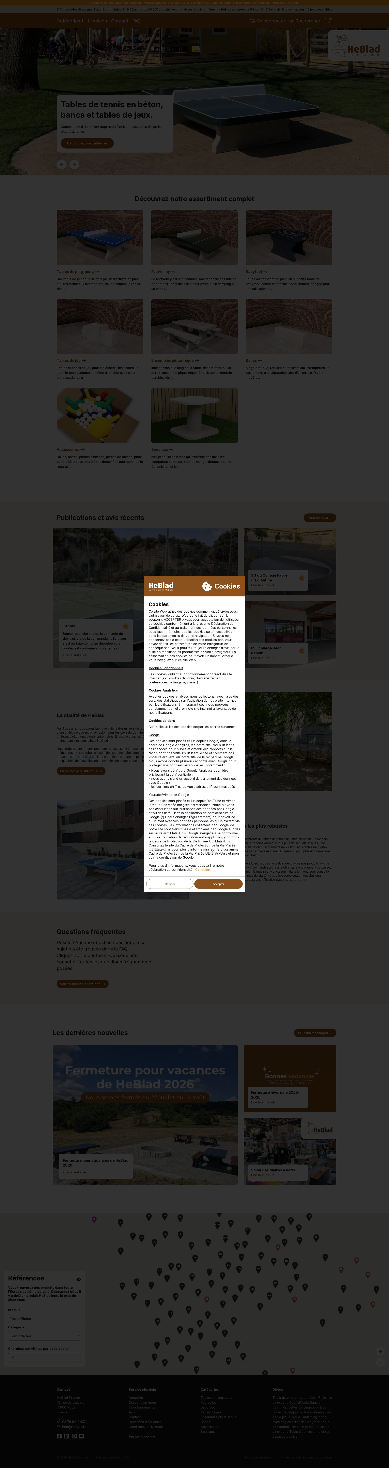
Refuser (170, 884)
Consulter (202, 870)
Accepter (218, 884)
